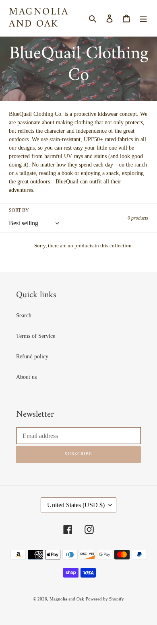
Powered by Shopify (105, 598)
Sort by (19, 210)
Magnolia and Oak (38, 18)
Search (23, 315)
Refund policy (32, 357)
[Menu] (143, 18)
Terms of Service (35, 336)
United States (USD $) (76, 505)
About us (26, 377)
